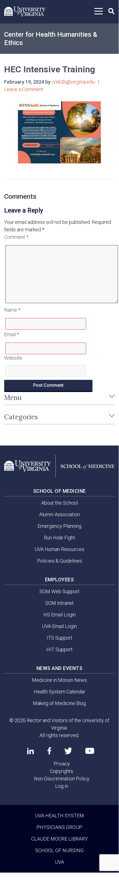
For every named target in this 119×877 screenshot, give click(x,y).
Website (13, 358)
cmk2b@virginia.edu (73, 82)
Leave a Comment (23, 89)
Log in (61, 786)
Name (12, 310)
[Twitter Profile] (68, 751)
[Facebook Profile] (49, 750)
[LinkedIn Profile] (30, 751)
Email (11, 334)
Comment (16, 237)
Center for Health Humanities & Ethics (50, 39)
